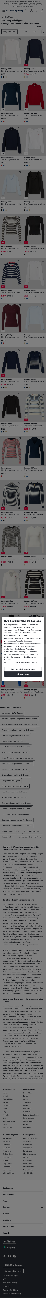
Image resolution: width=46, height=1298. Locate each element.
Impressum (33, 662)
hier (21, 657)
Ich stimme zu (23, 674)
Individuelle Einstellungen (23, 669)
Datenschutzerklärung (21, 662)
